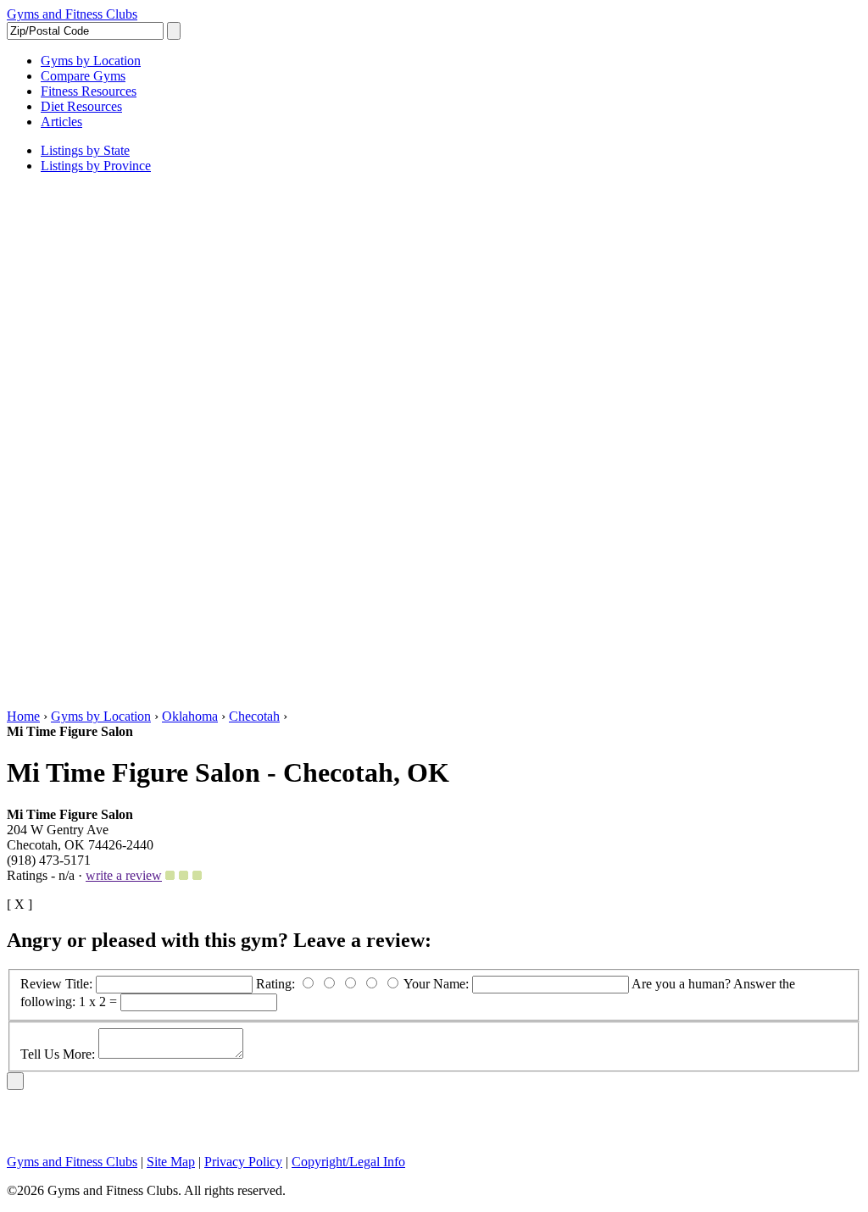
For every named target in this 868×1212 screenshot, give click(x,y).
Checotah (254, 716)
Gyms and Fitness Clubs (72, 14)
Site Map (171, 1161)
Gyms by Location (101, 716)
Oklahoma (190, 716)
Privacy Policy (243, 1161)
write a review (124, 875)
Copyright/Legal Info (348, 1161)
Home (23, 716)
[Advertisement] (74, 441)
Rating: (277, 984)
